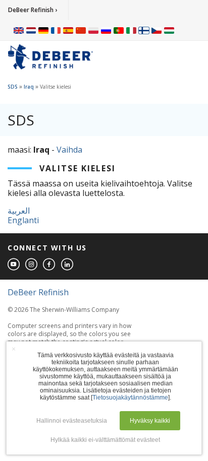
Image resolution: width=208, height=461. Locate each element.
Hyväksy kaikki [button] (150, 420)
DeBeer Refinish (38, 292)
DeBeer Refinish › (32, 10)
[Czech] (156, 30)
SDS (13, 86)
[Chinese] (80, 30)
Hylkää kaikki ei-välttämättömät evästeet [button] (105, 439)
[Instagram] (31, 264)
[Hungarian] (169, 30)
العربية (19, 210)
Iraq (29, 86)
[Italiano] (131, 30)
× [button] (14, 349)
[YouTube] (14, 264)
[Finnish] (143, 30)
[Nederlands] (31, 30)
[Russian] (106, 30)
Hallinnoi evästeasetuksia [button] (71, 420)
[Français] (56, 30)
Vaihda (69, 149)
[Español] (68, 30)
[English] (18, 30)
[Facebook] (49, 264)
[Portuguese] (118, 30)
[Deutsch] (43, 30)
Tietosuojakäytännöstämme (130, 397)
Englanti (23, 220)
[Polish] (93, 30)
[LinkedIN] (67, 264)
